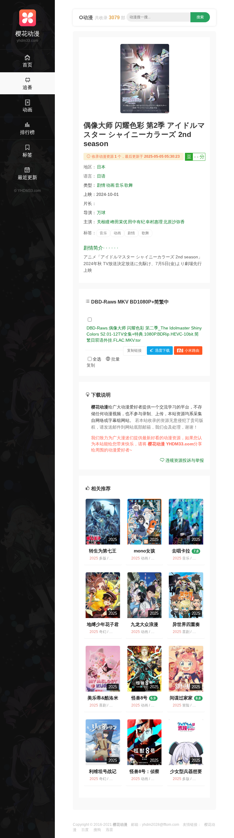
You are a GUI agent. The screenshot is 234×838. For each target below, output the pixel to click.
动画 (110, 185)
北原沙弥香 (174, 221)
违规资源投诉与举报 (184, 460)
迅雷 (109, 830)
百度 (85, 830)
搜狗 (97, 830)
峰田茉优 (118, 221)
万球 (101, 212)
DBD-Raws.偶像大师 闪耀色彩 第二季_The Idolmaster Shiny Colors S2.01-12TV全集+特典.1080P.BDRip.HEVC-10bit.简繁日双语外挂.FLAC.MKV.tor (144, 334)
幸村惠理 (154, 221)
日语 (101, 176)
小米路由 (192, 350)
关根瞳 (103, 221)
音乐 (119, 185)
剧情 (101, 185)
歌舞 (128, 185)
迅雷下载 (162, 350)
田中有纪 (136, 221)
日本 (101, 166)
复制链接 (134, 350)
